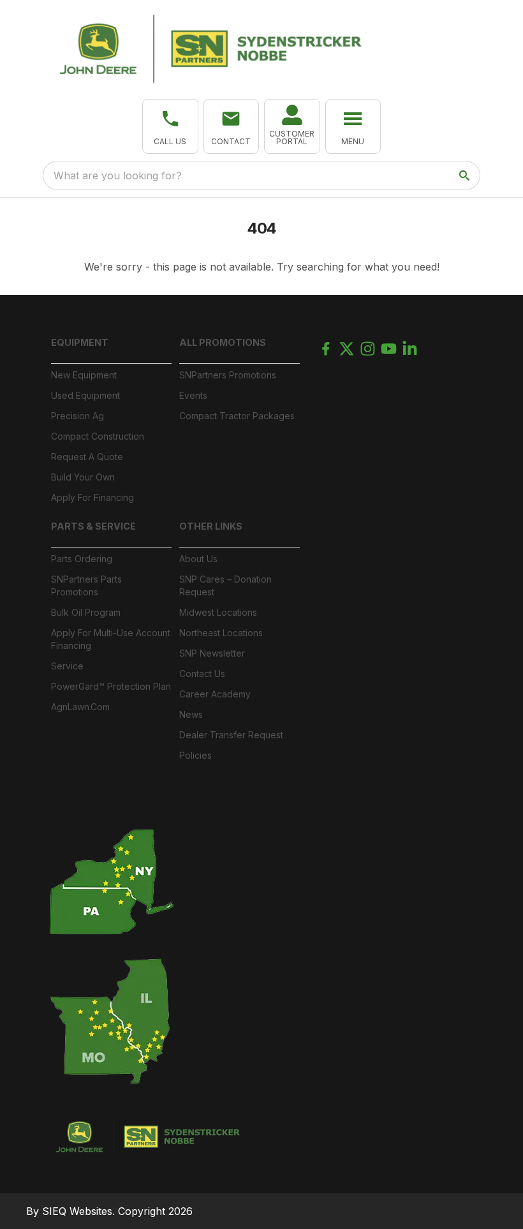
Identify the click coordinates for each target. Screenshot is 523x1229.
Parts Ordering (81, 558)
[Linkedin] (410, 349)
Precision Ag (77, 415)
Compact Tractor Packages (237, 415)
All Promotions (222, 342)
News (191, 714)
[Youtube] (389, 349)
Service (67, 665)
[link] (292, 126)
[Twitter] (347, 349)
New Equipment (84, 374)
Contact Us (202, 673)
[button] (170, 126)
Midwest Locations (218, 612)
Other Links (210, 526)
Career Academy (215, 694)
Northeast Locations (221, 632)
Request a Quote (87, 456)
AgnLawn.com (80, 706)
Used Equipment (85, 395)
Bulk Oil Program (86, 612)
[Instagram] (368, 349)
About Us (198, 558)
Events (193, 395)
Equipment (79, 342)
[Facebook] (326, 349)
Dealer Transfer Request (231, 734)
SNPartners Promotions (227, 374)
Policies (195, 755)
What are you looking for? (118, 175)
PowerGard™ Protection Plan (111, 686)
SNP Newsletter (212, 653)
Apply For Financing (92, 497)
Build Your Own (83, 477)
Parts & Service (93, 526)
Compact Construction (97, 436)
